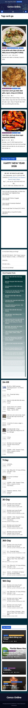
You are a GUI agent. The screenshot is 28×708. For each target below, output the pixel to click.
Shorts (10, 179)
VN (12, 95)
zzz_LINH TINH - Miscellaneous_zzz (16, 635)
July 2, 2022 (6, 95)
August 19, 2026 (9, 656)
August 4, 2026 (7, 55)
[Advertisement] (14, 233)
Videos (18, 179)
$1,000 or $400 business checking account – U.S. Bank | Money (15, 388)
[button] (23, 11)
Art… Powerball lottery (13, 394)
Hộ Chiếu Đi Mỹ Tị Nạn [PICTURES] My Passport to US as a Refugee (15, 430)
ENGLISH (5, 668)
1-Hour (9, 437)
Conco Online (14, 7)
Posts (14, 179)
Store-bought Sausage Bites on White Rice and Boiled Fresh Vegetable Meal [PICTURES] (13, 193)
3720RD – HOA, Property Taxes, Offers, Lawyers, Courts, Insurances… (15, 451)
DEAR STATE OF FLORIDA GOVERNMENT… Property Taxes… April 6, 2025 (14, 408)
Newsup (22, 703)
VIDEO (19, 88)
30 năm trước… (6, 264)
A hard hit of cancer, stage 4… (15, 423)
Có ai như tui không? (7, 267)
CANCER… (5, 260)
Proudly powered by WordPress (9, 703)
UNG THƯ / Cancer (11, 668)
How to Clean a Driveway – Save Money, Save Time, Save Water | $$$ (15, 559)
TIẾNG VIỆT (15, 88)
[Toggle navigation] (13, 12)
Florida (16, 55)
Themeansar (14, 705)
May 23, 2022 (6, 140)
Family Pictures (13, 177)
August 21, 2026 (9, 641)
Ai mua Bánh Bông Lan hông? (10, 251)
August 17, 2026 (9, 687)
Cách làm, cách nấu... (7, 88)
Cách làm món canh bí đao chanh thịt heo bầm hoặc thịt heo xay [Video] (16, 416)
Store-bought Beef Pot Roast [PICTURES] (13, 208)
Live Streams (21, 177)
